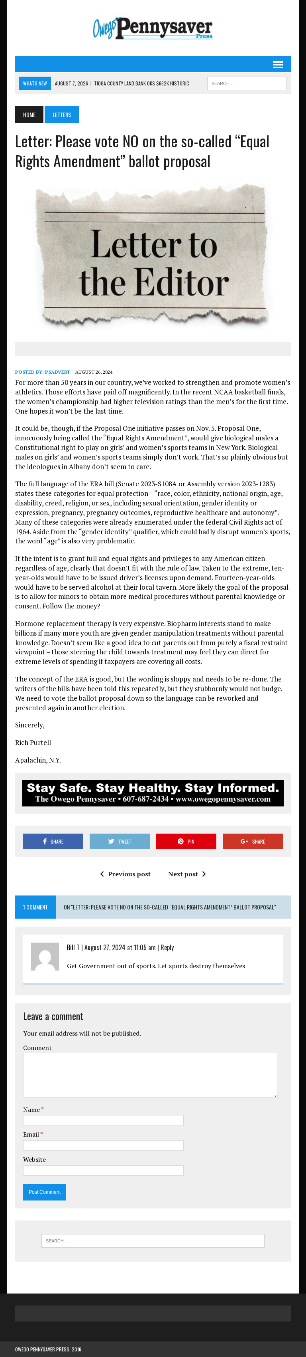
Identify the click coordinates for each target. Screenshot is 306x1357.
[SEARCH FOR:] (247, 82)
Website (34, 1159)
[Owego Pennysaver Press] (152, 28)
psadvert (57, 372)
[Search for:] (153, 1241)
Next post (183, 874)
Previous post (129, 874)
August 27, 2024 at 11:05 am (120, 947)
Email (31, 1134)
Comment (37, 1047)
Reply (167, 947)
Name (32, 1109)
